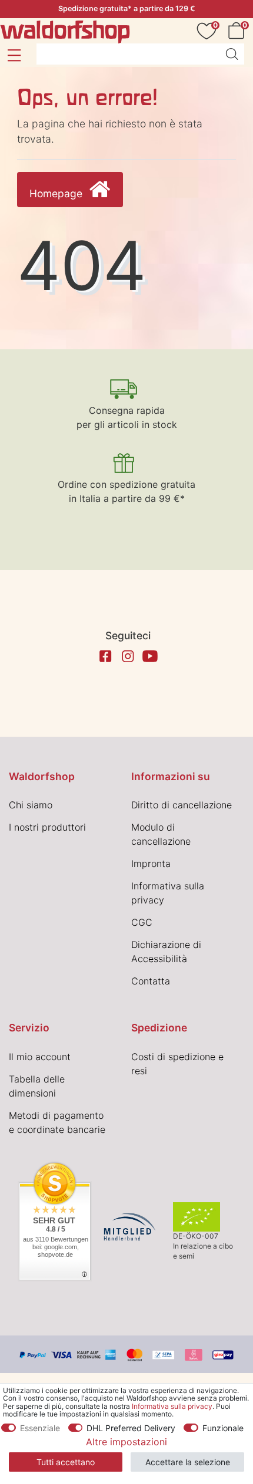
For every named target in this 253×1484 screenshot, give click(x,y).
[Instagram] (128, 656)
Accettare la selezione (187, 1462)
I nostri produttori (47, 827)
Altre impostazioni (126, 1442)
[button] (14, 55)
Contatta (150, 981)
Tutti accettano (65, 1462)
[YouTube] (150, 656)
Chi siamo (30, 805)
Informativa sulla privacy (172, 1406)
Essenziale (40, 1428)
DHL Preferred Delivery (130, 1428)
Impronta (151, 863)
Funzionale (223, 1428)
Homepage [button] (57, 193)
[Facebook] (105, 656)
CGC (141, 922)
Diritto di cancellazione (181, 805)
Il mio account (40, 1057)
